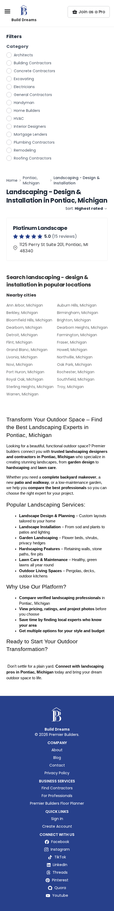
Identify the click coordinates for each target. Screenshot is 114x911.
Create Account (57, 826)
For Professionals (57, 795)
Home (11, 180)
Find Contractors (57, 788)
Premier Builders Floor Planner (57, 803)
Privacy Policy (57, 773)
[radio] (9, 54)
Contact (57, 765)
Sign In (57, 818)
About (57, 750)
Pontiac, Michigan (31, 180)
